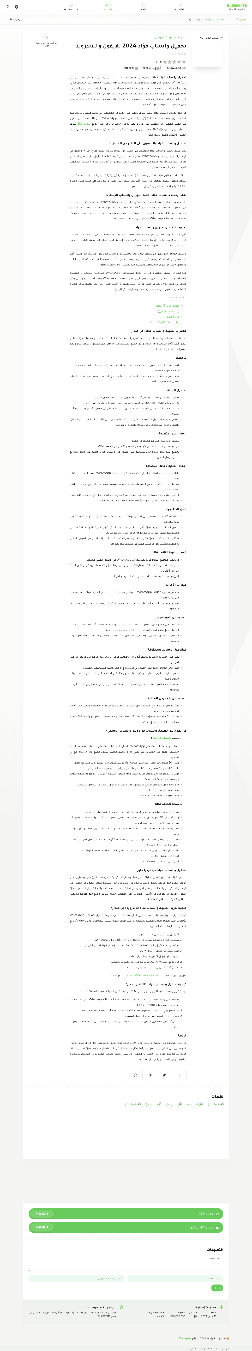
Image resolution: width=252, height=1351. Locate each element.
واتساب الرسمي (161, 738)
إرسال (217, 1287)
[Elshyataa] (227, 1338)
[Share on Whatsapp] (135, 1075)
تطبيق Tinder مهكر (167, 305)
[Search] (8, 7)
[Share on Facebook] (179, 1075)
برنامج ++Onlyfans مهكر (164, 322)
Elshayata (83, 123)
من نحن (225, 1348)
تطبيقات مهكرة (177, 37)
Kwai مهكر (172, 316)
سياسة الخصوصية (208, 1348)
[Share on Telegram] (150, 1075)
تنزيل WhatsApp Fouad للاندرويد (145, 975)
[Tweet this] (164, 1075)
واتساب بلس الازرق (168, 311)
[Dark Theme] (16, 7)
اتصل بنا (192, 1348)
